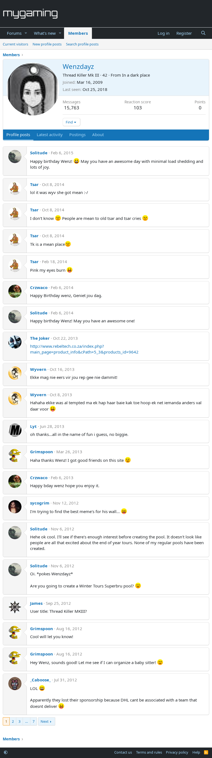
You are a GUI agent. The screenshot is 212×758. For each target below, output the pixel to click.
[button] (26, 33)
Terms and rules (149, 752)
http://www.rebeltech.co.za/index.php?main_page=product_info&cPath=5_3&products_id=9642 (84, 349)
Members (78, 33)
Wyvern (38, 369)
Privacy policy (177, 752)
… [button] (26, 721)
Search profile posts (82, 44)
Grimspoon (41, 451)
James (36, 603)
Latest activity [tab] (50, 134)
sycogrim (39, 503)
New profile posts (47, 44)
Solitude (38, 152)
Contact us (123, 752)
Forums (14, 33)
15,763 (71, 107)
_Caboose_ (40, 680)
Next (45, 721)
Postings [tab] (77, 134)
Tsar (34, 184)
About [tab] (98, 134)
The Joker (40, 338)
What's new (45, 33)
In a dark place (136, 75)
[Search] (203, 33)
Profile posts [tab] (18, 134)
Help (196, 752)
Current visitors (15, 44)
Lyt (33, 426)
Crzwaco (38, 287)
